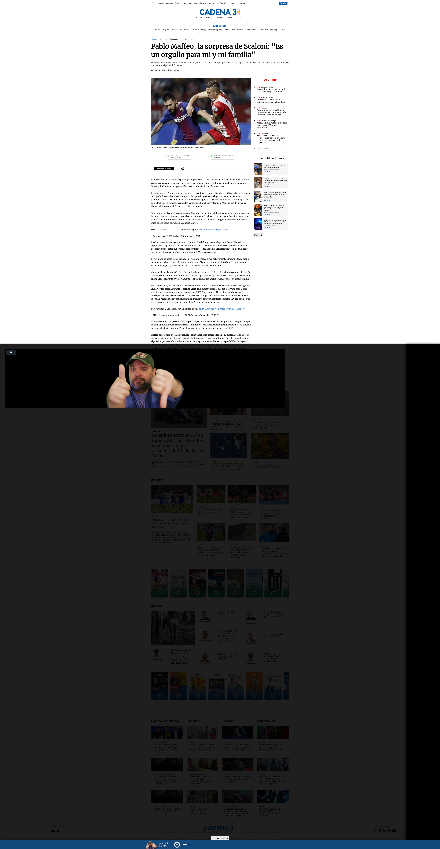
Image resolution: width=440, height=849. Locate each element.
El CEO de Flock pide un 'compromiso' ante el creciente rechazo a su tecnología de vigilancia (271, 139)
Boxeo (260, 30)
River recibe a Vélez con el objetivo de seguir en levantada (271, 101)
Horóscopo (241, 3)
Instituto (174, 30)
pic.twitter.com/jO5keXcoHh (213, 229)
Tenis (233, 30)
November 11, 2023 (191, 236)
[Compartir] (182, 169)
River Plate (195, 30)
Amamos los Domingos (268, 121)
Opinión (177, 3)
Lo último (271, 79)
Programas (187, 3)
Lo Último (199, 17)
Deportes (161, 3)
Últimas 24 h (213, 3)
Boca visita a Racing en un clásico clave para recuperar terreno (272, 90)
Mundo (241, 17)
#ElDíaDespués (206, 308)
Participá (283, 3)
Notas (283, 30)
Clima (233, 3)
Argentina (208, 17)
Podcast (258, 235)
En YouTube (224, 3)
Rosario (231, 17)
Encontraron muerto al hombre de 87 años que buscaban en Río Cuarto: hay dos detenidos (271, 112)
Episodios (267, 171)
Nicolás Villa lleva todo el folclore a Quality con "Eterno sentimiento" (272, 125)
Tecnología (264, 133)
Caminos (169, 3)
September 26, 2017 (209, 315)
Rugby (203, 30)
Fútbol (226, 30)
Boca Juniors (184, 30)
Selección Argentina (215, 30)
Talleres (157, 30)
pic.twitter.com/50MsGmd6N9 (230, 308)
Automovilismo (251, 30)
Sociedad (264, 108)
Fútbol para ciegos (271, 30)
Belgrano (166, 30)
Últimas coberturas (199, 3)
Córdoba (220, 17)
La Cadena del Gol (267, 87)
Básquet (240, 30)
